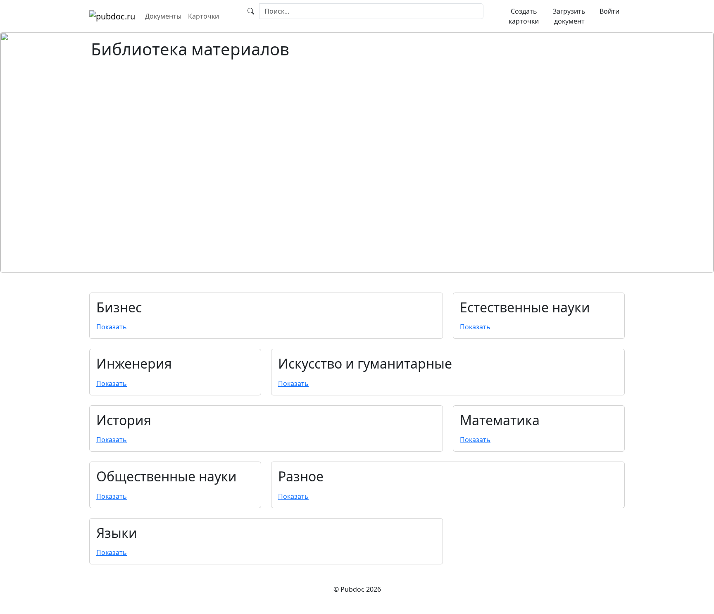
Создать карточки (524, 16)
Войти (609, 11)
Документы (163, 16)
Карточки (203, 16)
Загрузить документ (569, 16)
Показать (111, 326)
